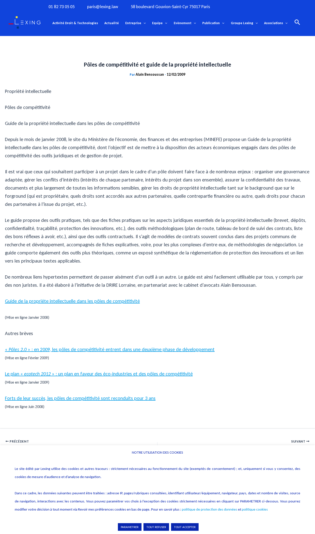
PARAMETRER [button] (130, 527)
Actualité (111, 23)
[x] (250, 6)
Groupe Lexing (242, 23)
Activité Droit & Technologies (75, 23)
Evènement (182, 23)
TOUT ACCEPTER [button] (185, 527)
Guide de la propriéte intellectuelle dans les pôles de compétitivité (72, 301)
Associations (273, 23)
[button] (143, 23)
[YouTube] (260, 6)
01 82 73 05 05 (61, 7)
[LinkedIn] (270, 6)
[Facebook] (230, 6)
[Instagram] (240, 6)
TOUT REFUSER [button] (156, 527)
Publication (211, 23)
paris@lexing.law (102, 7)
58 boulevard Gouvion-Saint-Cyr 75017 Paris (170, 7)
